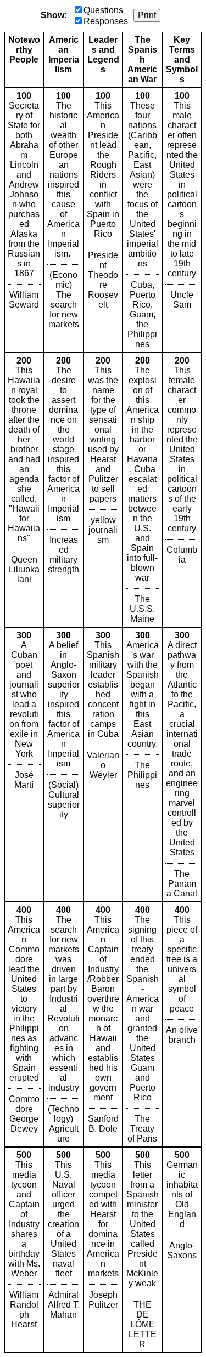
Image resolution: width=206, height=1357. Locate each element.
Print (147, 15)
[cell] (24, 220)
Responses (105, 21)
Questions (103, 10)
